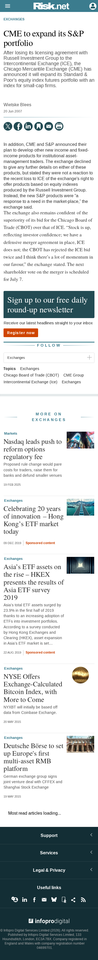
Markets (10, 433)
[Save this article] (38, 126)
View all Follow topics (14, 899)
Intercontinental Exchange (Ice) (30, 382)
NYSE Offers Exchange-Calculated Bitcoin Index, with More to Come (33, 687)
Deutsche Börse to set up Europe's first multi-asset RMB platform (33, 757)
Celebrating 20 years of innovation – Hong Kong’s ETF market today (34, 519)
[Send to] (48, 126)
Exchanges (14, 19)
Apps (63, 899)
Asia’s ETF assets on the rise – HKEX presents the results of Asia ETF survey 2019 (34, 582)
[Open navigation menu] (5, 6)
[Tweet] (8, 126)
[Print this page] (59, 126)
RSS (83, 899)
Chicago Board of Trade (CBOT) (31, 375)
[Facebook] (18, 126)
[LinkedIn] (28, 126)
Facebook (34, 899)
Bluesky (54, 899)
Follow (49, 345)
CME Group (73, 375)
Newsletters (44, 899)
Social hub (73, 899)
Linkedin (24, 899)
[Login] (92, 6)
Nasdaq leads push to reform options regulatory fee (33, 448)
